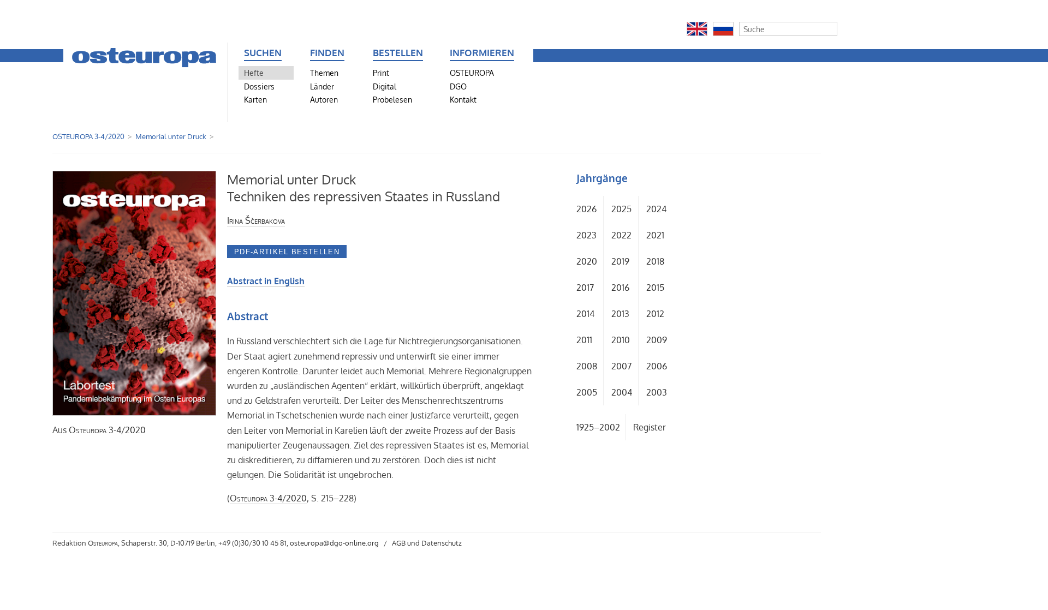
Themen (324, 72)
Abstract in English (266, 281)
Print (381, 72)
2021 (655, 235)
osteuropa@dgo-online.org (334, 543)
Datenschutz (441, 543)
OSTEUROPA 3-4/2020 (88, 136)
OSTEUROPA (472, 72)
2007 (621, 366)
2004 (621, 392)
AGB (399, 543)
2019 (620, 261)
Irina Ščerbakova (256, 220)
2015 (655, 287)
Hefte (254, 72)
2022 (621, 235)
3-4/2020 (107, 429)
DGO (458, 86)
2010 (620, 339)
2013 (620, 313)
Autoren (324, 99)
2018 (655, 261)
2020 (586, 261)
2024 (656, 209)
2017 (585, 287)
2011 (584, 339)
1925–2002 (598, 427)
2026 (586, 209)
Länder (322, 86)
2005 (586, 392)
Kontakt (463, 99)
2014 (585, 313)
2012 (655, 313)
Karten (255, 99)
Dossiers (259, 86)
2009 (656, 339)
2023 (586, 235)
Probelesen (392, 99)
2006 (656, 366)
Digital (384, 86)
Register (649, 427)
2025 (621, 209)
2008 (586, 366)
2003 (656, 392)
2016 (620, 287)
